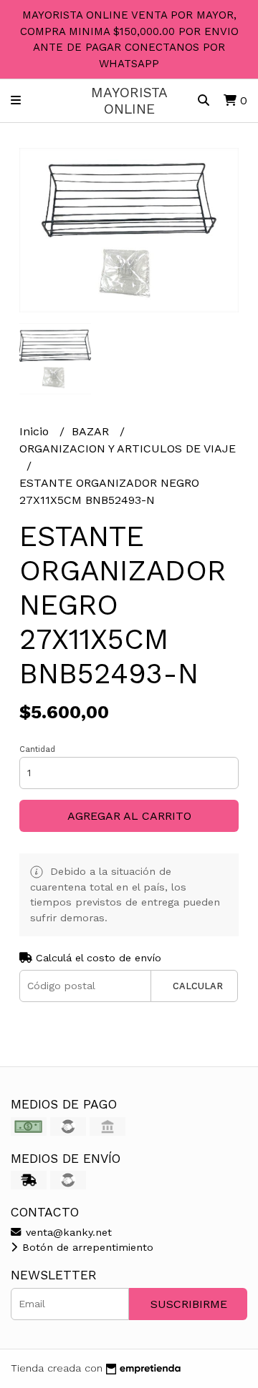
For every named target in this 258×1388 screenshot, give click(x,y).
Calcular (198, 986)
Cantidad (37, 749)
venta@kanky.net (67, 1232)
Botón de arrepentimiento (86, 1247)
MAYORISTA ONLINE (129, 100)
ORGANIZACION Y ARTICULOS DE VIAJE (127, 448)
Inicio (35, 431)
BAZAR (92, 431)
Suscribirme (188, 1304)
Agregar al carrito (129, 816)
